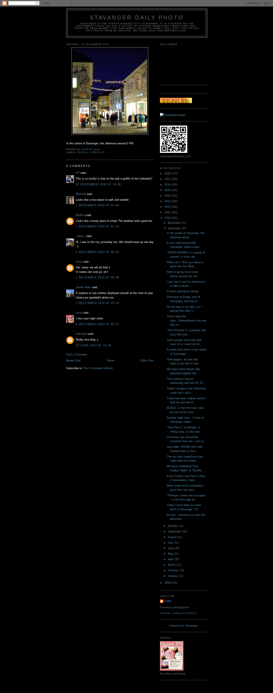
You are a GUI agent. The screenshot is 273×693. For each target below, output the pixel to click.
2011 (167, 212)
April (171, 559)
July (171, 542)
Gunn (79, 261)
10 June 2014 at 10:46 (93, 345)
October (173, 526)
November (174, 228)
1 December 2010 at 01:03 (97, 205)
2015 (167, 190)
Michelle (81, 194)
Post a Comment (76, 354)
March (172, 564)
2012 (167, 206)
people (83, 152)
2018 (167, 173)
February (174, 570)
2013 (167, 201)
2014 (167, 195)
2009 (167, 582)
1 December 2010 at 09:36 (97, 277)
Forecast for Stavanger (183, 625)
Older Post (147, 360)
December (174, 222)
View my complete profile (178, 613)
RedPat (80, 215)
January (173, 576)
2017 (167, 179)
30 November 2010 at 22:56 (98, 184)
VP (78, 172)
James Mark (83, 287)
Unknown (81, 333)
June (171, 548)
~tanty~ (80, 236)
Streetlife (97, 152)
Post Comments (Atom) (98, 368)
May (171, 553)
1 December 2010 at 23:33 (97, 303)
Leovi (79, 312)
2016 (167, 184)
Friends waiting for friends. (183, 291)
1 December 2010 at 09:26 (97, 252)
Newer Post (73, 360)
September (175, 531)
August (172, 537)
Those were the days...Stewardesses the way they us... (186, 320)
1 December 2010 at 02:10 (97, 226)
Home (110, 360)
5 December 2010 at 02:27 (97, 324)
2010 (167, 217)
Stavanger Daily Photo (137, 17)
